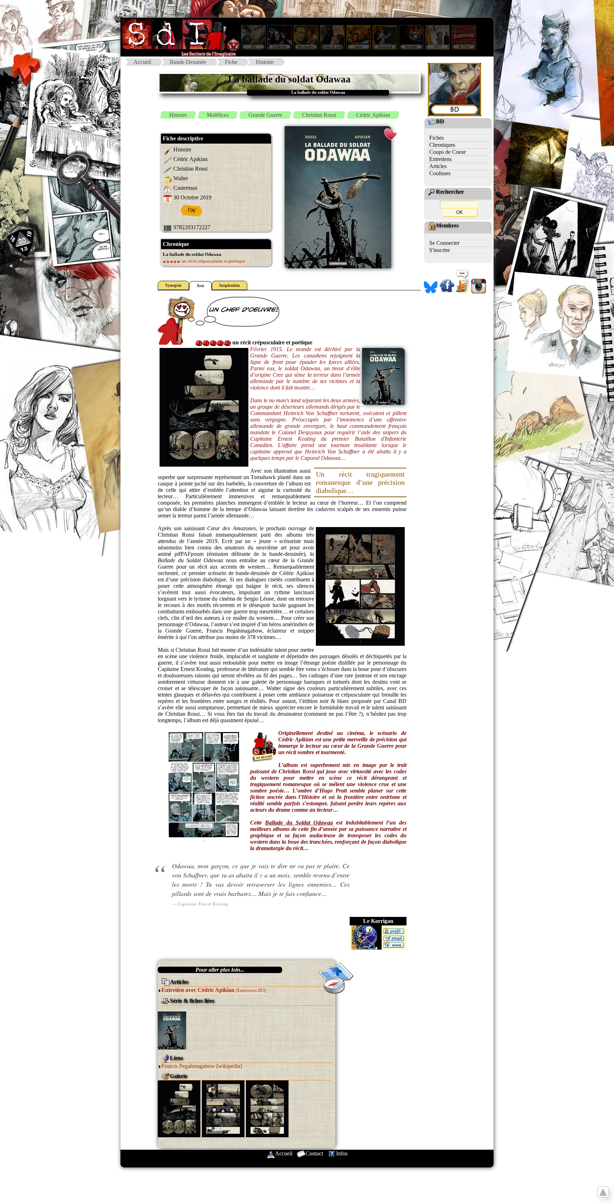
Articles (438, 166)
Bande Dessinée (188, 62)
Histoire (265, 62)
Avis (200, 285)
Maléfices (217, 115)
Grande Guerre (265, 115)
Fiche (231, 62)
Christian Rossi (319, 115)
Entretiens (440, 159)
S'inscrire (439, 250)
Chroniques (442, 145)
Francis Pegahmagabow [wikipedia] (201, 1066)
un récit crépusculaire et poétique (213, 261)
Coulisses (440, 173)
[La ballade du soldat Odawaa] (172, 1030)
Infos (342, 1153)
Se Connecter (444, 243)
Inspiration (229, 285)
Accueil (142, 62)
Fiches (436, 138)
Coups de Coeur (447, 152)
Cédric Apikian (373, 115)
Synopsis (173, 285)
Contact (314, 1153)
